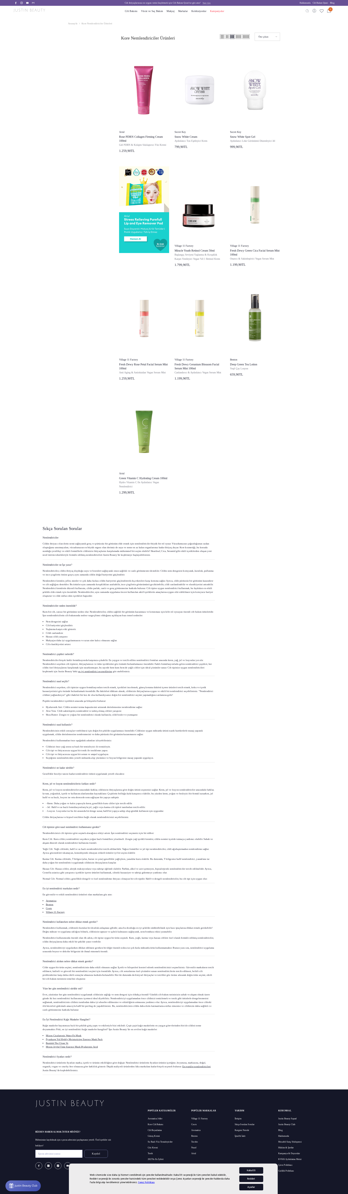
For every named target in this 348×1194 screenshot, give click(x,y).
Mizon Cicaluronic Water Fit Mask (63, 1035)
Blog (332, 3)
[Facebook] (16, 3)
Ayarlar (251, 1187)
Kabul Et (251, 1170)
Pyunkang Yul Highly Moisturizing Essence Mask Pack (74, 1039)
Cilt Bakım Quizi (320, 3)
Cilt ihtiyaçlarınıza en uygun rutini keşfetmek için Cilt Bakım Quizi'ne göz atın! (168, 3)
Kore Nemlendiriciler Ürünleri (97, 23)
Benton (233, 359)
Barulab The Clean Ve (57, 1043)
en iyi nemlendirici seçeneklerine (95, 671)
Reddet (251, 1179)
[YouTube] (27, 3)
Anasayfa (72, 23)
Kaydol (96, 1153)
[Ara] (307, 11)
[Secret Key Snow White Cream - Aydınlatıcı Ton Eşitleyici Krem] (200, 90)
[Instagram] (21, 3)
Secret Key (180, 132)
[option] (168, 3)
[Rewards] (23, 1185)
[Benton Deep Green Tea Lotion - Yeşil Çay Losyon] (255, 317)
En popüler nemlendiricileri (196, 1066)
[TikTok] (58, 1165)
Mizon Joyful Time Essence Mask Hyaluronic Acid (72, 1046)
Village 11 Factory (184, 245)
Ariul (122, 132)
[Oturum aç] (314, 11)
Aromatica (51, 900)
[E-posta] (33, 3)
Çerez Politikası (146, 1182)
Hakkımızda (305, 3)
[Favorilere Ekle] (321, 11)
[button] (222, 36)
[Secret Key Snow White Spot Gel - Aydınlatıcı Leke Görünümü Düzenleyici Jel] (255, 90)
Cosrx (49, 908)
